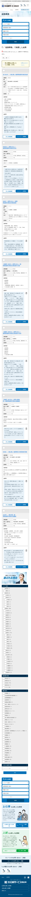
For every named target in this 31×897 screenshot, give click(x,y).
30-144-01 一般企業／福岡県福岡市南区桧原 (15, 74)
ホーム (11, 9)
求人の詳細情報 (9, 136)
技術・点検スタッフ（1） (10, 722)
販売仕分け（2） (8, 708)
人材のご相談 (23, 850)
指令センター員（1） (9, 724)
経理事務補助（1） (9, 697)
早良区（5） (9, 643)
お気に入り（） (25, 9)
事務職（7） (7, 744)
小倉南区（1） (10, 668)
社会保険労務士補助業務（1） (11, 695)
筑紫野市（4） (9, 672)
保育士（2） (7, 761)
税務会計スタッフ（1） (10, 711)
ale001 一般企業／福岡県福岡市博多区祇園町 (9, 515)
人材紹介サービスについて (9, 850)
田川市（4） (8, 619)
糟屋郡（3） (8, 624)
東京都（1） (7, 588)
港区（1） (8, 590)
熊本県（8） (7, 593)
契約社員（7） (8, 685)
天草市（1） (8, 595)
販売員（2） (7, 737)
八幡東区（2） (10, 670)
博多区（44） (10, 648)
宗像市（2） (8, 621)
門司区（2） (9, 663)
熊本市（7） (8, 597)
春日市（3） (8, 650)
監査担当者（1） (8, 706)
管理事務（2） (8, 713)
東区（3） (9, 606)
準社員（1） (7, 678)
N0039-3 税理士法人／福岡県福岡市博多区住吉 (9, 147)
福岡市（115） (9, 632)
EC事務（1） (7, 693)
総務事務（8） (8, 741)
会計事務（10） (8, 750)
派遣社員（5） (8, 680)
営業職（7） (7, 735)
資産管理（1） (8, 700)
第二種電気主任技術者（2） (11, 717)
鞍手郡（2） (8, 617)
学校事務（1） (8, 752)
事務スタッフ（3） (9, 719)
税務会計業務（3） (9, 702)
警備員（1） (7, 715)
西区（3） (9, 635)
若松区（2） (9, 657)
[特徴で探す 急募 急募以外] (15, 34)
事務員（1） (7, 755)
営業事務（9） (8, 748)
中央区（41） (10, 646)
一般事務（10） (8, 746)
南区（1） (9, 601)
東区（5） (9, 639)
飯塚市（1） (8, 615)
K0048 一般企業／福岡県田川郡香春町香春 (15, 452)
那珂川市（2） (9, 628)
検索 (15, 42)
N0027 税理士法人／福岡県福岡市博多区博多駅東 (10, 202)
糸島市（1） (8, 652)
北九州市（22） (9, 654)
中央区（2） (9, 599)
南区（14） (9, 641)
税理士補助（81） (9, 757)
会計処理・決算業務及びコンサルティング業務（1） (16, 730)
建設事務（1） (8, 728)
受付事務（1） (8, 739)
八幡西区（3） (10, 665)
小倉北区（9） (10, 661)
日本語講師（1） (8, 733)
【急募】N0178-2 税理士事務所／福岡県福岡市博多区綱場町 (11, 400)
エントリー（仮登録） (22, 136)
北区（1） (9, 604)
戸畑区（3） (9, 659)
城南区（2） (9, 637)
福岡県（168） (8, 608)
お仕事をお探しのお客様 (9, 825)
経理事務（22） (8, 759)
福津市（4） (8, 626)
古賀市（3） (8, 630)
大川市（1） (8, 610)
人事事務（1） (8, 726)
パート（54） (8, 687)
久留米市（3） (9, 613)
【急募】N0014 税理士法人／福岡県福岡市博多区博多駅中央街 (12, 264)
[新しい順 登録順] (6, 57)
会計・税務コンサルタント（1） (12, 704)
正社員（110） (8, 683)
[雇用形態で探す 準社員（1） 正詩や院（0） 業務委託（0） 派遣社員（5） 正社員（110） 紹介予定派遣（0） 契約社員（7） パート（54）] (15, 27)
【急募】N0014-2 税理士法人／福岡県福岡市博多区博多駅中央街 (12, 332)
